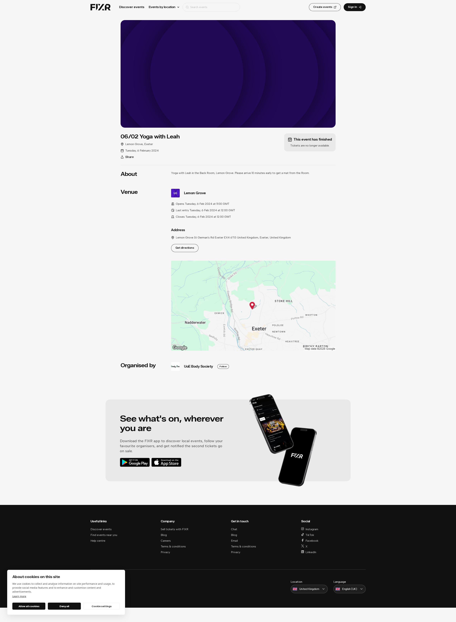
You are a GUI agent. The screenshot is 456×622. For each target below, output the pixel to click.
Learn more (19, 596)
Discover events (131, 7)
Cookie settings (102, 606)
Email (234, 540)
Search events (198, 7)
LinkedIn (310, 552)
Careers (166, 540)
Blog (164, 535)
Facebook (311, 540)
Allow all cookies (28, 606)
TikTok (309, 535)
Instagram (311, 529)
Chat (234, 529)
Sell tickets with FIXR (174, 529)
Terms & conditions (173, 546)
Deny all (64, 606)
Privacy (165, 552)
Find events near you (103, 535)
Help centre (97, 540)
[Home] (100, 7)
